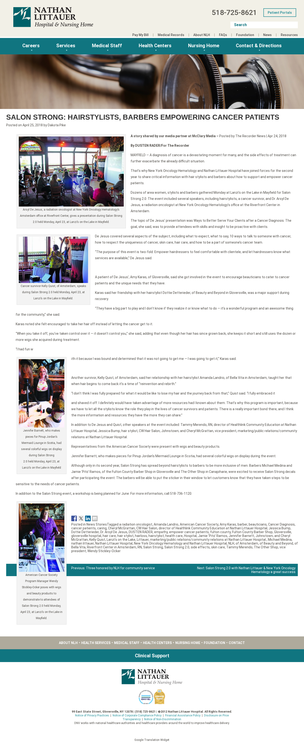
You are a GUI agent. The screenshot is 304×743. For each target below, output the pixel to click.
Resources (289, 35)
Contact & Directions (259, 45)
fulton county (220, 532)
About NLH (201, 35)
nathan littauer (82, 543)
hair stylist (125, 536)
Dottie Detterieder (85, 532)
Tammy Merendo (239, 547)
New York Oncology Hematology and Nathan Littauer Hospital (180, 543)
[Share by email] (95, 518)
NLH (231, 543)
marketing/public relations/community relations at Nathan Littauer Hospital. (208, 539)
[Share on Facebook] (74, 518)
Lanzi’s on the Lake (121, 539)
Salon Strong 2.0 (176, 547)
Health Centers (155, 45)
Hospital (190, 536)
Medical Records (171, 35)
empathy (161, 532)
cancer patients (83, 528)
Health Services (95, 643)
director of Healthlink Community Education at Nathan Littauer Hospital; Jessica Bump (224, 528)
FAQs (223, 35)
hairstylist (156, 536)
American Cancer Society (199, 524)
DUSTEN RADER (141, 532)
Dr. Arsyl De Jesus (113, 532)
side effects (200, 547)
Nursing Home (203, 45)
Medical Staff (107, 45)
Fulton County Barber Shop (252, 532)
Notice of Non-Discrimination (162, 719)
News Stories (96, 524)
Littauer (143, 539)
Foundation (245, 35)
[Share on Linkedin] (88, 518)
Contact (237, 643)
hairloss (141, 536)
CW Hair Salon (146, 528)
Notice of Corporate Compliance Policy (137, 715)
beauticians (258, 524)
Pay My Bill (140, 35)
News (267, 35)
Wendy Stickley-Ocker (104, 551)
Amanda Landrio (166, 524)
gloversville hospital (86, 536)
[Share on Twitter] (81, 518)
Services (65, 45)
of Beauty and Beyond (276, 543)
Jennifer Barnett (241, 536)
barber (242, 524)
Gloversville (282, 532)
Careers (31, 45)
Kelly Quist (97, 539)
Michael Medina (280, 539)
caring (102, 528)
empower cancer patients (189, 532)
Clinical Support (152, 655)
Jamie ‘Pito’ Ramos (212, 536)
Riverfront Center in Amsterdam (111, 547)
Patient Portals (280, 12)
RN (140, 547)
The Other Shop (266, 547)
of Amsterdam (247, 543)
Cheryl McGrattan (121, 528)
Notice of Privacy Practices (92, 715)
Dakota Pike (57, 125)
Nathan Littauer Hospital (114, 543)
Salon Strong (153, 547)
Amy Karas (228, 524)
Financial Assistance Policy (182, 715)
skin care (218, 547)
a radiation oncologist (135, 524)
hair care (109, 536)
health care (174, 536)
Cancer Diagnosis (281, 524)
